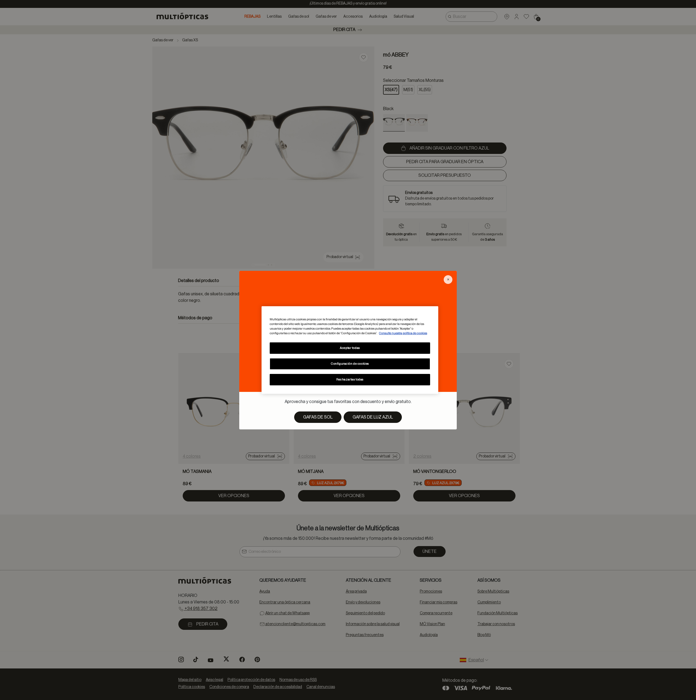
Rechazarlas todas (349, 379)
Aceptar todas (350, 347)
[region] (350, 350)
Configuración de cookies (350, 363)
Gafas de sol (318, 417)
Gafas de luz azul (373, 417)
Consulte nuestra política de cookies (403, 333)
